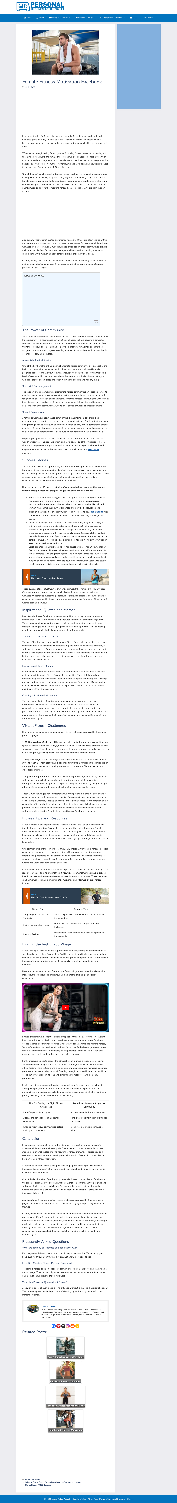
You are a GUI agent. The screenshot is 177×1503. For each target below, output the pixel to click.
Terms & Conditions (108, 1499)
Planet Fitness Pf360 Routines (38, 1485)
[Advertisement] (117, 6)
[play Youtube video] (65, 1007)
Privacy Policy (93, 1499)
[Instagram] (68, 1326)
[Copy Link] (77, 1326)
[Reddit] (72, 1326)
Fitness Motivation (33, 1479)
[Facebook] (54, 1326)
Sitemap (130, 1499)
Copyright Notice (79, 1499)
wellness (93, 449)
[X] (63, 1326)
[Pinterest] (58, 1326)
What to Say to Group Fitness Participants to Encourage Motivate (53, 1482)
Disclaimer (121, 1499)
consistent (96, 511)
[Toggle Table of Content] (95, 322)
